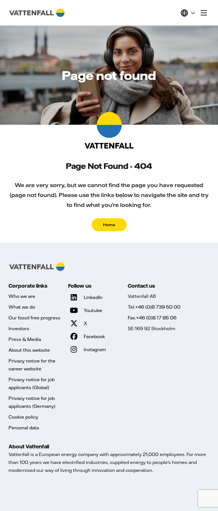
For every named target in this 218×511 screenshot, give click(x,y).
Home (109, 224)
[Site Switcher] (187, 12)
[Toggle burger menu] (203, 12)
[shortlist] (173, 12)
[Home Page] (37, 13)
